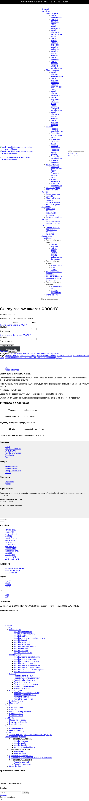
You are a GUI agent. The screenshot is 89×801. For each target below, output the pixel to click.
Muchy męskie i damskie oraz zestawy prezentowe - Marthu (15, 158)
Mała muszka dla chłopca (56, 258)
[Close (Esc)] (1, 519)
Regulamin (9, 455)
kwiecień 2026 (11, 538)
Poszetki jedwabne (55, 161)
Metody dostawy (11, 468)
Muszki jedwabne (55, 58)
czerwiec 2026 (11, 534)
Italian (7, 583)
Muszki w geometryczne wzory (56, 87)
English (8, 580)
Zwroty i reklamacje (13, 471)
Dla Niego (45, 11)
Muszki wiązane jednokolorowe (57, 74)
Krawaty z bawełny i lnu (56, 185)
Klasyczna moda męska (14, 568)
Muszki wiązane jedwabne (55, 80)
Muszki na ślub (52, 190)
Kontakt (8, 473)
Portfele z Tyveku (53, 188)
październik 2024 (12, 559)
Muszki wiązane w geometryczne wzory (56, 33)
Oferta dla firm (52, 295)
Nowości (45, 9)
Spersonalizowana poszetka (21, 756)
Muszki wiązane (52, 70)
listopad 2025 (10, 549)
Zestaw (44, 226)
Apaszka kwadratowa (56, 292)
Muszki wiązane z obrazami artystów (55, 115)
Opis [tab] (6, 368)
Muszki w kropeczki (55, 44)
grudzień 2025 (10, 547)
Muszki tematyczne (55, 27)
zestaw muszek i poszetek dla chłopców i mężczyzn (37, 354)
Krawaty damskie (53, 194)
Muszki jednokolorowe (57, 16)
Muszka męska (54, 250)
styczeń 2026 (10, 545)
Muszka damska (54, 254)
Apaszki (49, 196)
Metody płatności (12, 466)
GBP (7, 597)
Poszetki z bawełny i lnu (56, 157)
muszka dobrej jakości (46, 356)
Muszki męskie (52, 13)
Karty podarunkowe (13, 449)
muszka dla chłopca (28, 356)
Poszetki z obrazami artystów (55, 152)
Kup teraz (12, 351)
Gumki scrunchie (53, 202)
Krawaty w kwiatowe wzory (55, 175)
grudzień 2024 (10, 555)
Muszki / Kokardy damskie (20, 712)
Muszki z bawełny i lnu (56, 67)
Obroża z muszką (53, 223)
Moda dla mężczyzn (13, 570)
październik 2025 (12, 551)
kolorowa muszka (12, 356)
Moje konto (9, 482)
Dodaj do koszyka (7, 345)
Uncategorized (11, 573)
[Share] (3, 519)
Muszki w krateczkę (55, 48)
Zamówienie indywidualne (46, 237)
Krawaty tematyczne (55, 180)
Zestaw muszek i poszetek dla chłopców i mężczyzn (53, 231)
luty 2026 (8, 542)
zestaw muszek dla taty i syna (49, 358)
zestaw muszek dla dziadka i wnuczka (20, 358)
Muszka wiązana (54, 245)
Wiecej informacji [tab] (12, 370)
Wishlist (8, 484)
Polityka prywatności (13, 453)
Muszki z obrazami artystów (54, 53)
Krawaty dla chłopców (51, 214)
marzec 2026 (10, 540)
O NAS (7, 447)
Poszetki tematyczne (55, 147)
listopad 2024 (10, 557)
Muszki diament (54, 40)
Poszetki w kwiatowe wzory (55, 141)
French (7, 587)
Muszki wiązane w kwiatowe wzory (55, 100)
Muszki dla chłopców (50, 210)
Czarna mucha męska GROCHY (13, 325)
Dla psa (44, 219)
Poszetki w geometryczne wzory (56, 135)
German (8, 585)
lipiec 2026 (9, 532)
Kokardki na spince (54, 217)
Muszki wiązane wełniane (54, 122)
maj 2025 (8, 553)
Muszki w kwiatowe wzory (55, 22)
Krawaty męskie (52, 165)
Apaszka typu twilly (22, 762)
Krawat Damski (54, 269)
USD (7, 595)
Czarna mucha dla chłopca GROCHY (15, 335)
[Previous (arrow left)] (1, 521)
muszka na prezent (64, 356)
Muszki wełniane (54, 63)
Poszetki (49, 127)
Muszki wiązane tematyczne (55, 93)
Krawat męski (56, 265)
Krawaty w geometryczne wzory (56, 169)
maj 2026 (8, 536)
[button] (4, 351)
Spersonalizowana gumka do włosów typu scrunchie (54, 278)
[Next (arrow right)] (3, 521)
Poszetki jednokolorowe (57, 130)
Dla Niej (44, 192)
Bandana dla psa (53, 221)
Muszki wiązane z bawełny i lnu (56, 108)
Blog (6, 457)
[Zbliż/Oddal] (6, 519)
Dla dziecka (46, 207)
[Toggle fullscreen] (5, 519)
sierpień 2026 (10, 530)
